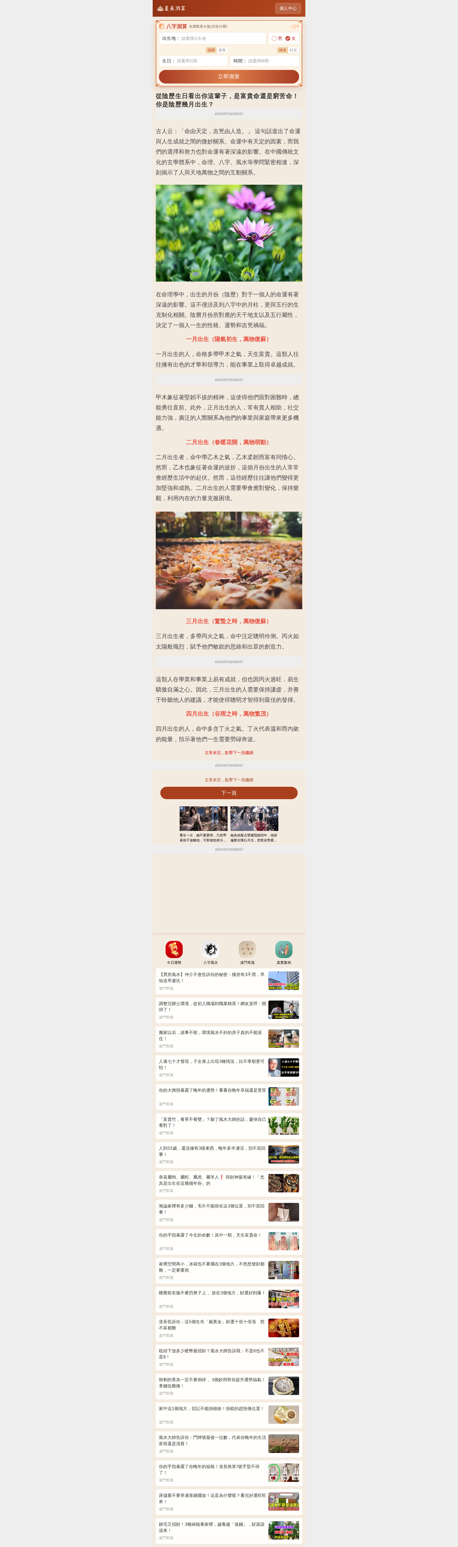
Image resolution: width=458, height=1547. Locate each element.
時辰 (293, 50)
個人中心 (288, 8)
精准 (282, 50)
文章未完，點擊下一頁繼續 (229, 779)
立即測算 (229, 76)
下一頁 (229, 793)
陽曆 (211, 50)
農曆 (222, 50)
